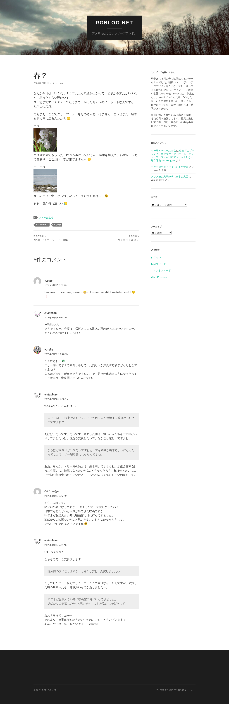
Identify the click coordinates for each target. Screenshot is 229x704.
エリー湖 (57, 224)
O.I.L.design (51, 491)
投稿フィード (158, 263)
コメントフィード (161, 270)
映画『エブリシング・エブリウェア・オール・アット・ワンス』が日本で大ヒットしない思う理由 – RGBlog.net (172, 155)
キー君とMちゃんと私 (163, 150)
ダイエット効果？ (128, 238)
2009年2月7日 (41, 83)
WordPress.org (159, 276)
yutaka (48, 349)
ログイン (156, 257)
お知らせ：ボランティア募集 (50, 238)
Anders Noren (177, 690)
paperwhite (42, 224)
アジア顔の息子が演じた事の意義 (169, 166)
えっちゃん (58, 83)
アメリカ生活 (46, 217)
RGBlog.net (114, 23)
